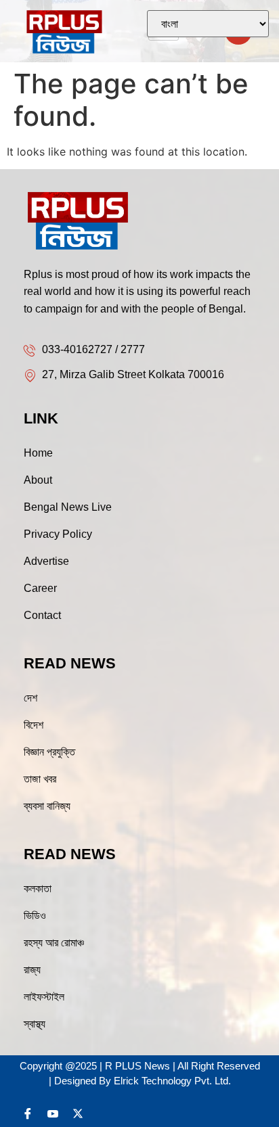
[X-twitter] (78, 1113)
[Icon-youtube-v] (53, 1113)
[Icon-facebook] (28, 1113)
